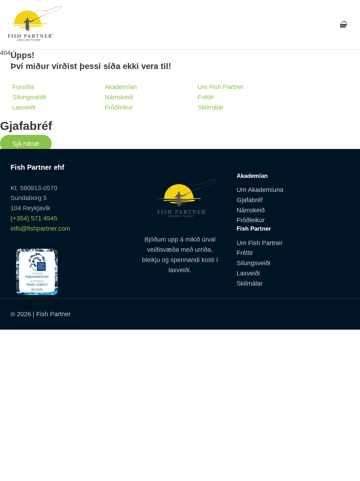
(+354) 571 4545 (34, 218)
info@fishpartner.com (40, 228)
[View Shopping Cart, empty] (343, 24)
